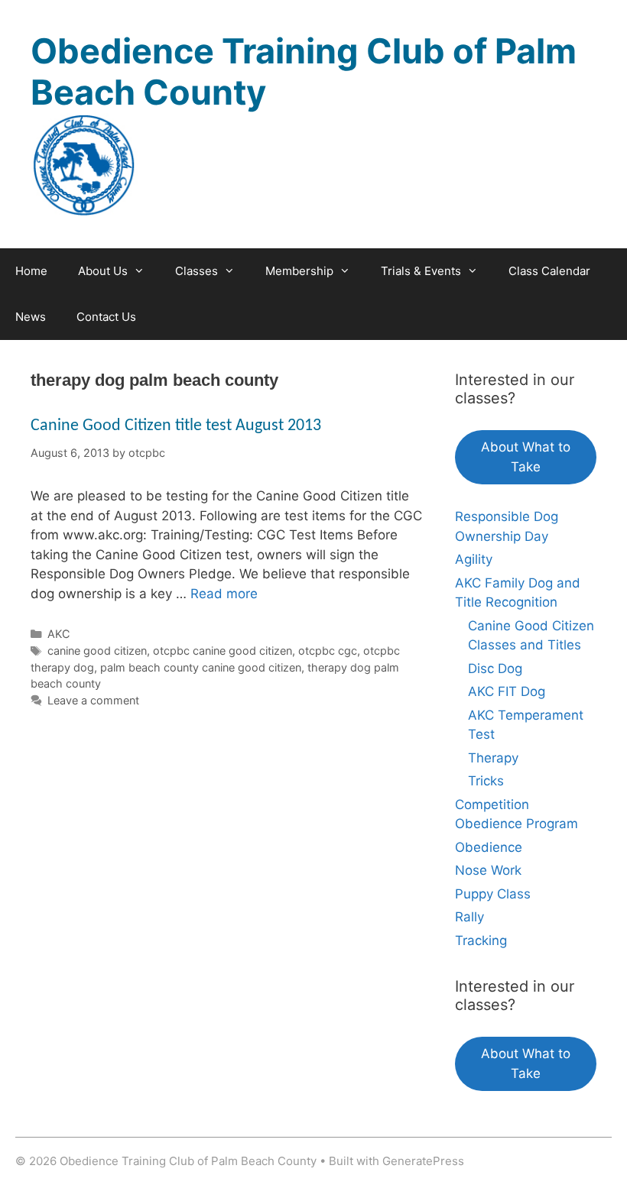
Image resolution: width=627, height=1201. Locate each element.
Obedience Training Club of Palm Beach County (304, 71)
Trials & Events (421, 271)
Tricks (486, 780)
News (30, 316)
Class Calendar (549, 271)
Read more (224, 593)
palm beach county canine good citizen (200, 667)
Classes (196, 271)
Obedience (488, 847)
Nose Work (488, 870)
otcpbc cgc (327, 650)
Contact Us (106, 316)
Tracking (481, 940)
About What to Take (525, 456)
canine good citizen (97, 650)
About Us (103, 271)
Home (31, 271)
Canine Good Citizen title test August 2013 (176, 426)
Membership (299, 271)
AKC (58, 633)
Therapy (493, 758)
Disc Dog (495, 668)
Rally (469, 916)
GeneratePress (423, 1161)
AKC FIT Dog (506, 691)
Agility (473, 559)
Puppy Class (493, 894)
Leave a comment (93, 700)
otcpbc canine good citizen (222, 650)
